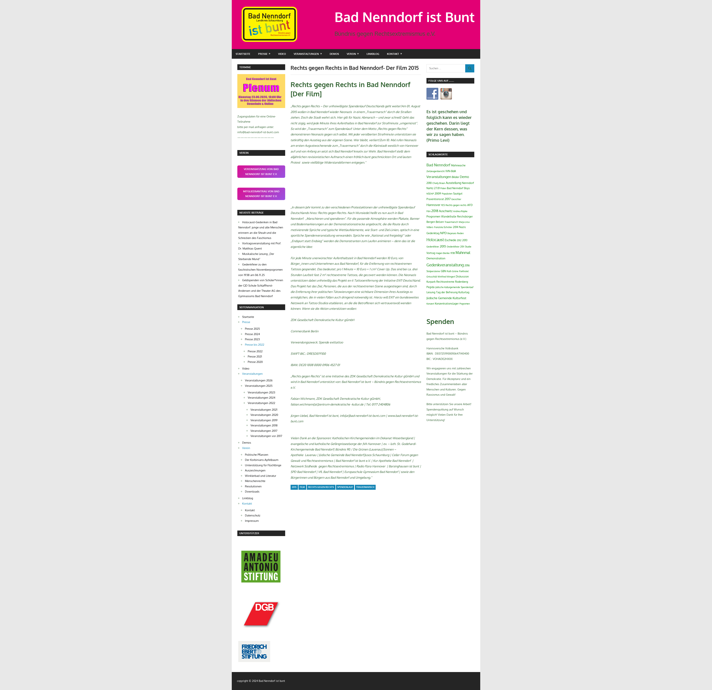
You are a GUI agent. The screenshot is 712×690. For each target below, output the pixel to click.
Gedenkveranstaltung (445, 264)
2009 (438, 193)
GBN (443, 271)
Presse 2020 (255, 362)
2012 (459, 240)
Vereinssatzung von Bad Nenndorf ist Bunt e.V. (261, 171)
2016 (467, 265)
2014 (455, 227)
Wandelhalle (448, 216)
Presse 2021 (255, 356)
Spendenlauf (345, 487)
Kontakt (250, 510)
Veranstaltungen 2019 (264, 420)
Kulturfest (459, 298)
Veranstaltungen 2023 (261, 392)
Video (282, 53)
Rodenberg (461, 281)
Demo (464, 177)
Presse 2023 (252, 339)
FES (443, 205)
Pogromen (464, 303)
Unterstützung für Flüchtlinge (263, 465)
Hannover (433, 205)
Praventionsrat (435, 199)
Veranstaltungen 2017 (263, 431)
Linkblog (373, 53)
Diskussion (462, 276)
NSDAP (430, 193)
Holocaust (435, 239)
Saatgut (457, 193)
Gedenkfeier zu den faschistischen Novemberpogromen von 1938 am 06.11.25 (260, 270)
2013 (464, 240)
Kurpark (431, 281)
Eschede (450, 240)
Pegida (430, 287)
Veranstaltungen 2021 (263, 409)
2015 (294, 487)
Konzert (430, 303)
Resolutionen (253, 486)
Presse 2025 (252, 328)
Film (302, 487)
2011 (462, 246)
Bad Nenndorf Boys (458, 188)
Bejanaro (451, 233)
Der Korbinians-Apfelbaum (261, 460)
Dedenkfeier (453, 246)
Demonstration (435, 258)
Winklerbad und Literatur (260, 476)
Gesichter (456, 199)
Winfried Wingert (446, 276)
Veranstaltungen (438, 177)
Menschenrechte (255, 481)
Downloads (252, 491)
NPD (443, 233)
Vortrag (430, 253)
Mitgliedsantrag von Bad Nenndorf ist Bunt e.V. (261, 194)
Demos (334, 53)
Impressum (252, 521)
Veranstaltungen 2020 (264, 415)
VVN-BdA (450, 171)
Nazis (462, 227)
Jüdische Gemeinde (439, 298)
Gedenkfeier (432, 246)
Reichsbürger (465, 216)
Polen (443, 188)
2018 (434, 211)
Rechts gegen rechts (321, 487)
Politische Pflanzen (256, 454)
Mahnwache (458, 165)
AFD (470, 205)
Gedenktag (432, 233)
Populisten (447, 193)
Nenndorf (468, 183)
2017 (448, 199)
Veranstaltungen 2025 (259, 386)
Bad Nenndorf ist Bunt (404, 16)
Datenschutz (252, 515)
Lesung (430, 292)
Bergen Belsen (435, 221)
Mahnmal (463, 252)
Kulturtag (463, 292)
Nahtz (429, 188)
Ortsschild (431, 276)
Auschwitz (445, 211)
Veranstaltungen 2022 (261, 403)
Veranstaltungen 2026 (259, 380)
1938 (452, 253)
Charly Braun (438, 183)
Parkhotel (464, 271)
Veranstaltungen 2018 (264, 425)
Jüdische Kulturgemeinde (447, 287)
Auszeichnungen (255, 470)
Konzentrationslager (447, 303)
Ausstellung (453, 183)
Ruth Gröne (452, 271)
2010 (429, 182)
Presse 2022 (255, 351)
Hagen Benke (443, 253)
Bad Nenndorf (438, 165)
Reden (460, 233)
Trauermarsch (365, 487)
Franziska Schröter (443, 227)
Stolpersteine (433, 271)
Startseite (243, 53)
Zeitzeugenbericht (435, 171)
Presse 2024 (252, 334)
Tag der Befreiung (447, 292)
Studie (468, 246)
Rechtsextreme (445, 281)
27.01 (437, 188)
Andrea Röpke (460, 211)
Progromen (433, 216)
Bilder (455, 177)
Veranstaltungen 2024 (261, 397)
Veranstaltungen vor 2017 (266, 436)
